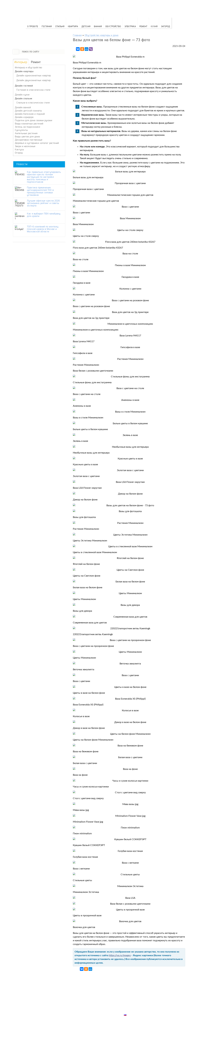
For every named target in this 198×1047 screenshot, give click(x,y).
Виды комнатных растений (29, 123)
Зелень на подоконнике (27, 126)
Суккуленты (21, 130)
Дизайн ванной (23, 107)
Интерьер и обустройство (28, 67)
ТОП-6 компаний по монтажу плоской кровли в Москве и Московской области (42, 229)
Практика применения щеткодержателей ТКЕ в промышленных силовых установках (40, 191)
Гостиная (47, 26)
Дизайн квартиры (24, 71)
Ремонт (143, 26)
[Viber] (91, 49)
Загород (165, 26)
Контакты (130, 1004)
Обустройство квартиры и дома (101, 35)
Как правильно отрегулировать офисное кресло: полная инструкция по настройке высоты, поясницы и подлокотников (44, 177)
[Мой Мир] (86, 49)
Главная (77, 35)
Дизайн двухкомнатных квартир (33, 80)
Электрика (130, 26)
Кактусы (19, 149)
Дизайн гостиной (24, 85)
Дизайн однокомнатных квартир (33, 75)
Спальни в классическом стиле (33, 102)
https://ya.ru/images (120, 955)
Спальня (59, 26)
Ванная (98, 26)
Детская (86, 26)
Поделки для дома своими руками (33, 120)
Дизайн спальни (23, 98)
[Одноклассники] (82, 49)
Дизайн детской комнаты (28, 110)
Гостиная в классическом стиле (33, 89)
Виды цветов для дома (27, 136)
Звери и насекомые (25, 146)
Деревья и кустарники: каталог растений (37, 143)
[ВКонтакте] (78, 49)
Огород (19, 152)
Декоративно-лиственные (28, 139)
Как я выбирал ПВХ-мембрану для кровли (43, 214)
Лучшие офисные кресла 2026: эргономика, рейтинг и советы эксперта (43, 203)
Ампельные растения (26, 133)
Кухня (154, 26)
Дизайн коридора (24, 117)
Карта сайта (131, 1011)
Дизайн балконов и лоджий (30, 114)
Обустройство (113, 26)
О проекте (32, 26)
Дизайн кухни (22, 94)
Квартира (73, 26)
